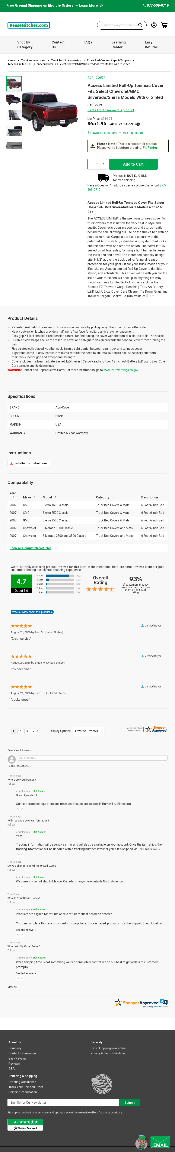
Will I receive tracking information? (28, 820)
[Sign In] (154, 25)
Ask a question (133, 132)
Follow (11, 783)
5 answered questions (102, 132)
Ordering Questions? (22, 1082)
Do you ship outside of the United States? (32, 865)
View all (12, 987)
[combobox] (122, 25)
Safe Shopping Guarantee (108, 1048)
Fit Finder (150, 148)
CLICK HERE (29, 463)
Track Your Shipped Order (26, 1087)
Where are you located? (21, 779)
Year (13, 493)
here (83, 923)
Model (47, 497)
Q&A (12, 1068)
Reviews (14, 1063)
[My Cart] (164, 25)
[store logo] (28, 25)
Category (102, 497)
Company (15, 1048)
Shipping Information (23, 1092)
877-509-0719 (157, 5)
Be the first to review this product (111, 110)
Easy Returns (17, 1058)
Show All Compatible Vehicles (30, 548)
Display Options (60, 731)
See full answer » (150, 849)
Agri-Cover (96, 77)
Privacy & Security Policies (108, 1053)
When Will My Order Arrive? (23, 946)
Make (27, 497)
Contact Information (22, 1053)
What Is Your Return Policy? (23, 898)
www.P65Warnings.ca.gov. (121, 370)
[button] (14, 99)
